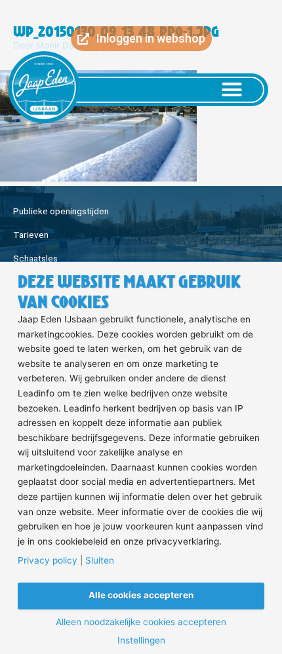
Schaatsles (35, 258)
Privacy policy (47, 561)
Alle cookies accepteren (141, 595)
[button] (232, 89)
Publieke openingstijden (61, 211)
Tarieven (31, 234)
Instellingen (141, 640)
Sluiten (99, 561)
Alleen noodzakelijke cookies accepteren (141, 622)
